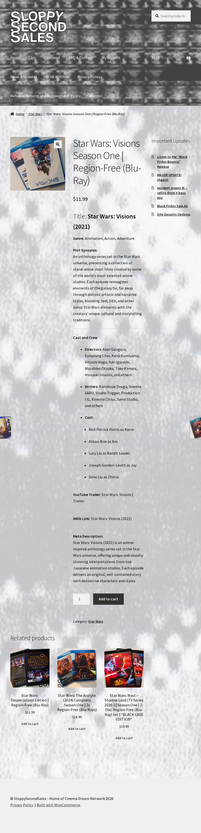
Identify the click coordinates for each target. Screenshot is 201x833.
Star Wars (35, 114)
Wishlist (96, 95)
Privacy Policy (88, 76)
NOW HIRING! (57, 76)
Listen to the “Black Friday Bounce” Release (172, 162)
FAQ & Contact (81, 57)
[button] (58, 144)
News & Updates (23, 76)
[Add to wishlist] (17, 144)
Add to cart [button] (29, 724)
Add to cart (108, 598)
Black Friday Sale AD (172, 206)
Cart (32, 57)
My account (111, 57)
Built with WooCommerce (58, 804)
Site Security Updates (173, 214)
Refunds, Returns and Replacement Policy (45, 95)
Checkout (52, 57)
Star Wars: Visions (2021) (111, 518)
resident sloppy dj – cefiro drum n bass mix (172, 193)
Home (15, 57)
